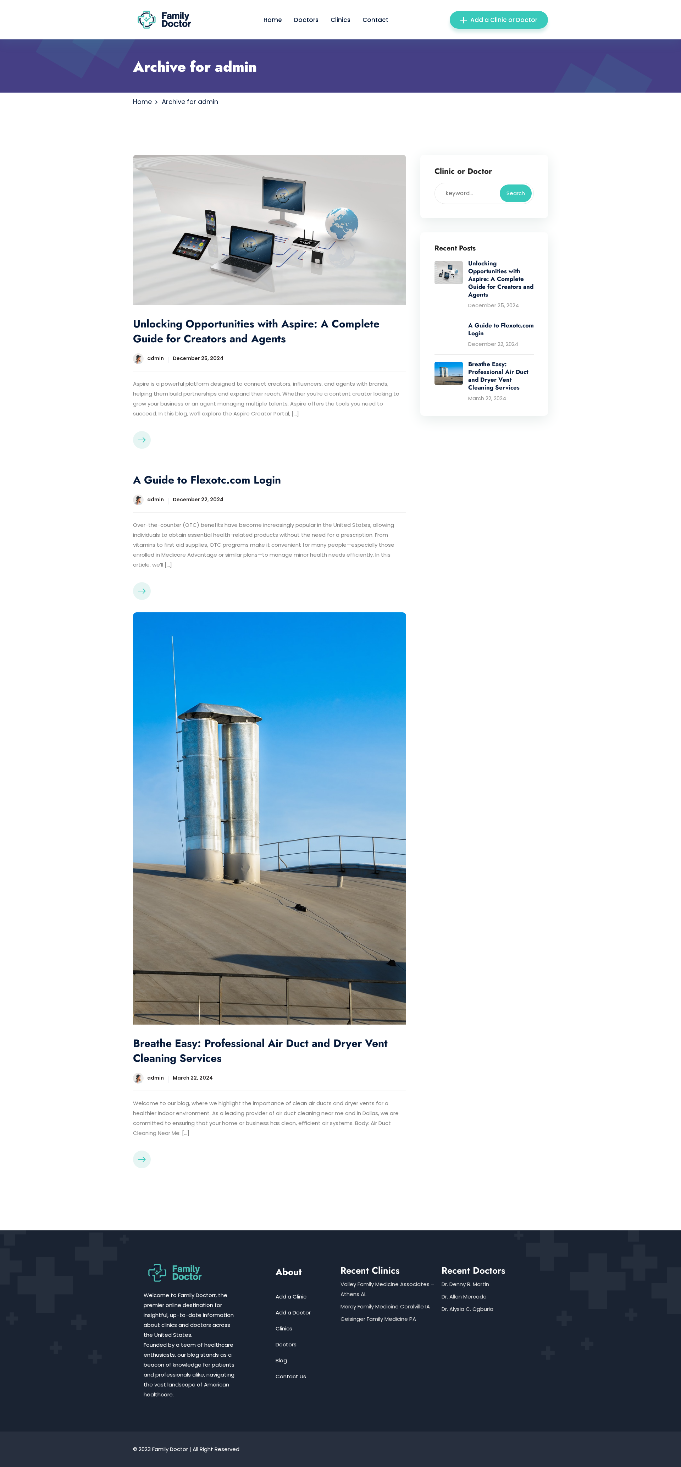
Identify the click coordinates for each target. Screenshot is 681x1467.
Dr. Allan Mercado (464, 1296)
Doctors (306, 20)
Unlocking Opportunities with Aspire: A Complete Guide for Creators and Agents (256, 331)
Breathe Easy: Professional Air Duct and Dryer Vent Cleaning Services (260, 1051)
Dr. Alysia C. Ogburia (467, 1309)
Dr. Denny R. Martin (465, 1284)
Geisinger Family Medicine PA (378, 1319)
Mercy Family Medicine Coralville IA (385, 1306)
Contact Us (291, 1376)
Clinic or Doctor (463, 171)
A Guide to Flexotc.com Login (207, 480)
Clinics (340, 20)
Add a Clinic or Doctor (503, 20)
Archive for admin (190, 101)
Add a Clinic (291, 1296)
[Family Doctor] (167, 19)
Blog (281, 1360)
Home (273, 20)
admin (155, 358)
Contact (375, 20)
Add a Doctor (293, 1312)
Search (515, 193)
